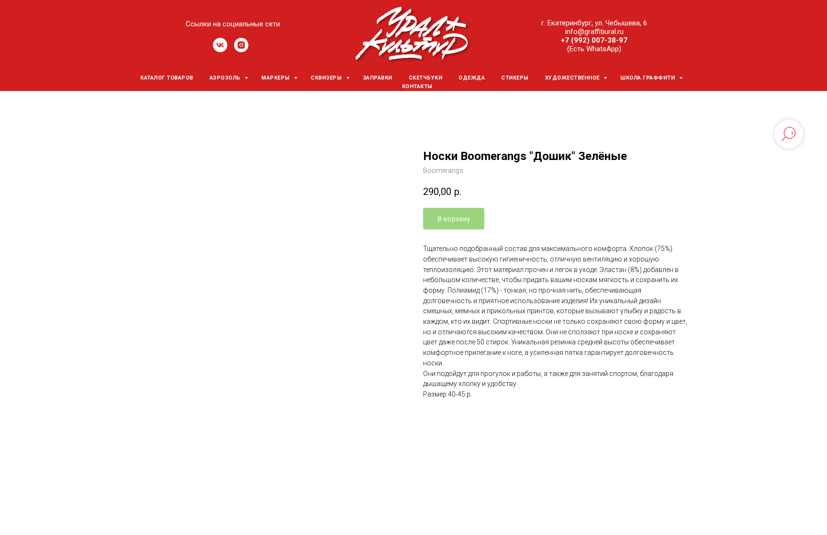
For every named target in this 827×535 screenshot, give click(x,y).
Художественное (573, 78)
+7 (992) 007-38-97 (594, 40)
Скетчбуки (426, 78)
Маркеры (276, 78)
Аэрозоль (226, 78)
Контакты (417, 86)
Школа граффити (648, 78)
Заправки (377, 78)
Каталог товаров (166, 78)
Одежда (471, 78)
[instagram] (241, 50)
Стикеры (515, 78)
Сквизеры (327, 78)
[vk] (220, 50)
